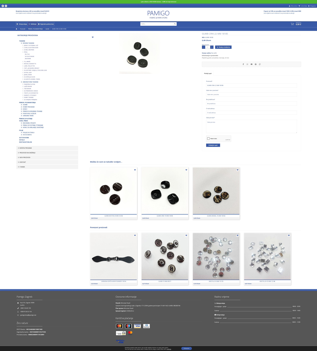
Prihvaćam (186, 348)
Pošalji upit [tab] (208, 73)
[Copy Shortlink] (259, 64)
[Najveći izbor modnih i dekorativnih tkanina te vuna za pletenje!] (158, 14)
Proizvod (209, 81)
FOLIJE (21, 130)
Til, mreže (27, 61)
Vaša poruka (210, 118)
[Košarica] (292, 24)
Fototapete (27, 135)
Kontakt (23, 162)
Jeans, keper (28, 74)
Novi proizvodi (25, 157)
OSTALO (22, 140)
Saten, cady (28, 72)
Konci (25, 109)
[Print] (255, 64)
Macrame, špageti (29, 123)
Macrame (28, 58)
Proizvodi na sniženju (27, 153)
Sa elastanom (29, 56)
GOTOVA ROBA (24, 138)
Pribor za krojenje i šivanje (32, 111)
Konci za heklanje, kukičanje (33, 127)
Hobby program (29, 107)
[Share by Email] (251, 64)
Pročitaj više (114, 260)
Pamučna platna (29, 84)
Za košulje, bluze (29, 77)
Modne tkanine (28, 43)
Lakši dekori (28, 86)
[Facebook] (3, 6)
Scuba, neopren (29, 50)
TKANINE (22, 41)
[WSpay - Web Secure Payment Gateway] (122, 333)
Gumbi (25, 105)
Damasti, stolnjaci (30, 95)
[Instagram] (6, 6)
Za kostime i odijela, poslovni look (35, 70)
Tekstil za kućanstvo (31, 93)
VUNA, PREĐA (23, 121)
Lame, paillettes (29, 66)
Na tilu (27, 54)
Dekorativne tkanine (30, 82)
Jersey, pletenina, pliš (31, 45)
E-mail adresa (210, 108)
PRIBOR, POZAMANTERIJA (27, 102)
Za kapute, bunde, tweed (32, 79)
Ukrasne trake (28, 116)
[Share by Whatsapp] (247, 64)
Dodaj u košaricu (224, 47)
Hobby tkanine (28, 97)
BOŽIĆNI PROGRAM (26, 148)
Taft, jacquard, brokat (31, 68)
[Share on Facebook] (243, 64)
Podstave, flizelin (29, 113)
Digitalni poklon (25, 142)
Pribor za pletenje (25, 119)
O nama (22, 167)
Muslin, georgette (30, 63)
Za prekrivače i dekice (31, 91)
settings (169, 349)
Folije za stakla (28, 132)
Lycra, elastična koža (31, 47)
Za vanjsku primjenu (30, 99)
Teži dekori (27, 88)
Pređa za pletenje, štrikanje (33, 125)
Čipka (25, 52)
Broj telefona (210, 99)
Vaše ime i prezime (212, 90)
